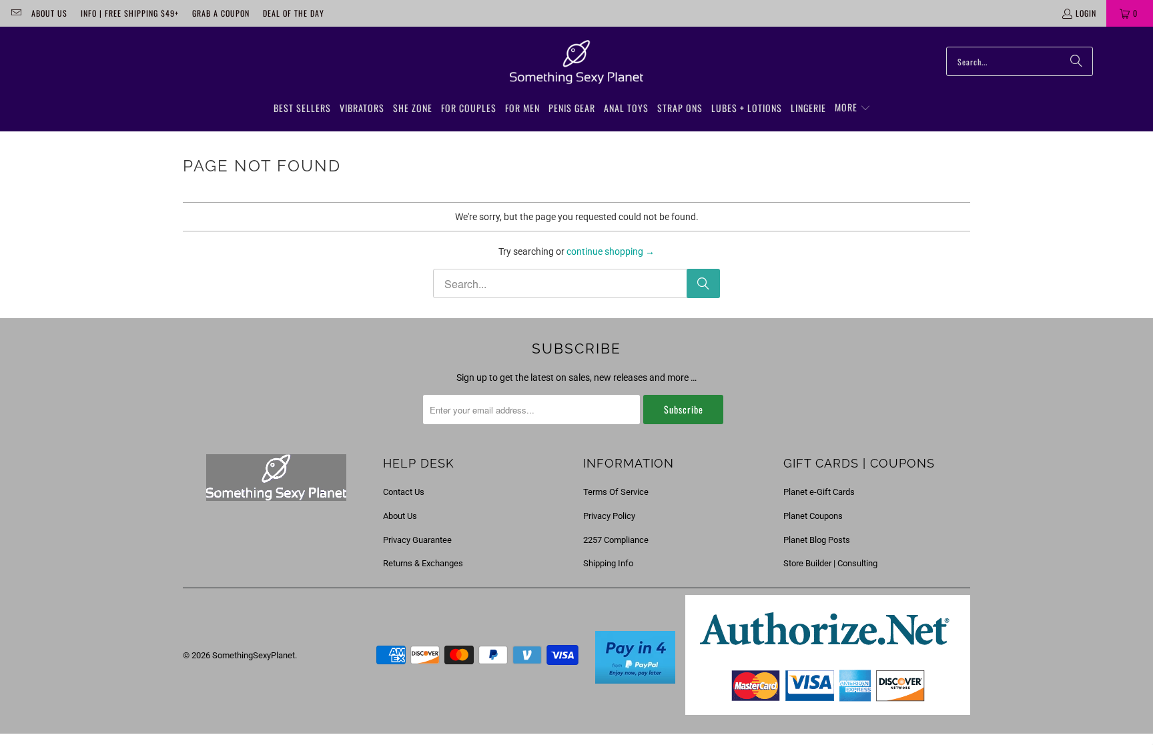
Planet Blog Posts (816, 540)
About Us (49, 13)
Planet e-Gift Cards (819, 492)
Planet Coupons (813, 516)
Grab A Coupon (221, 13)
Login (1086, 13)
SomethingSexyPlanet (253, 655)
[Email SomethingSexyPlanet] (15, 13)
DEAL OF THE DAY (293, 13)
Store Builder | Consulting (830, 563)
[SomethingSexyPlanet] (576, 62)
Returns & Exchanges (423, 563)
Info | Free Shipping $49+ (130, 13)
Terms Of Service (616, 492)
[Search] (1076, 61)
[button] (853, 108)
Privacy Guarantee (417, 540)
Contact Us (403, 492)
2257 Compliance (616, 540)
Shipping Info (608, 563)
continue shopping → (610, 251)
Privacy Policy (609, 516)
